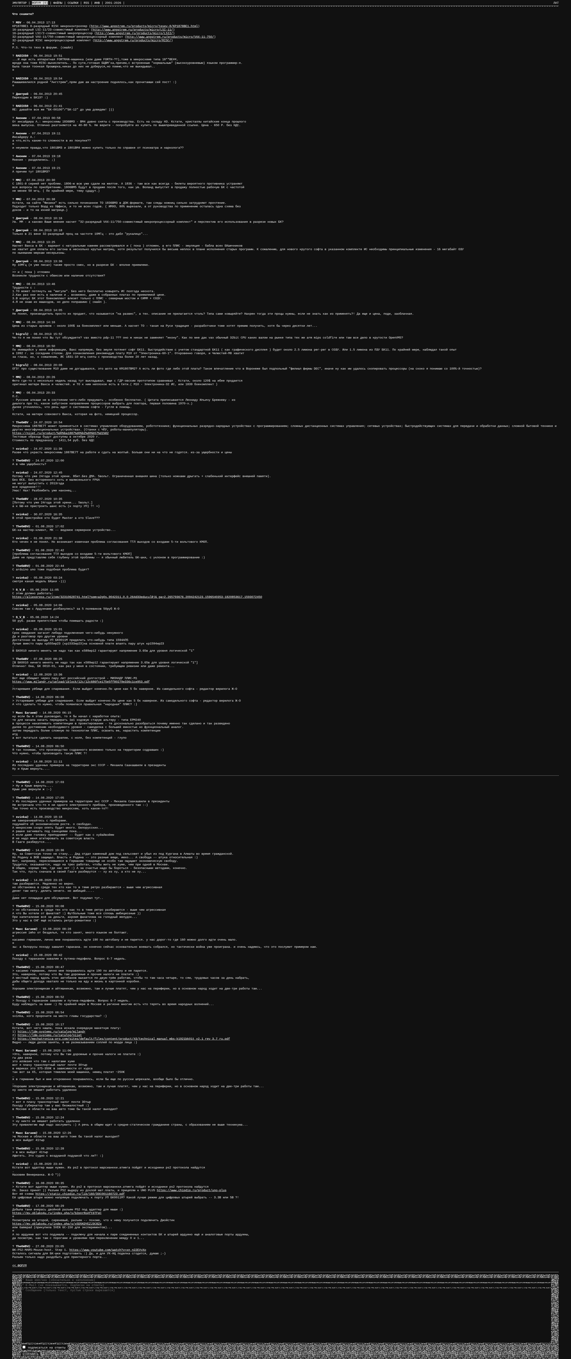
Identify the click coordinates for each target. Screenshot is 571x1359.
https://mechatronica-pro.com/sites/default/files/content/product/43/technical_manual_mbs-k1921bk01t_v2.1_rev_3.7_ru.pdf (124, 1039)
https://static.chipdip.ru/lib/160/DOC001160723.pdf (80, 1194)
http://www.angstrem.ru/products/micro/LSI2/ (134, 33)
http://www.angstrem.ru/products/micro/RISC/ (132, 40)
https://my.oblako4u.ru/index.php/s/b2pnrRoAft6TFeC (56, 1213)
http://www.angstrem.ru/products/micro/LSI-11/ (133, 29)
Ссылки (73, 3)
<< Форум (19, 1265)
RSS (86, 3)
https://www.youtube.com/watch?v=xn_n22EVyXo (107, 1250)
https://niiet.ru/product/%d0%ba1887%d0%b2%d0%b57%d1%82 (60, 433)
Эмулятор (19, 3)
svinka (21, 449)
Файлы (57, 3)
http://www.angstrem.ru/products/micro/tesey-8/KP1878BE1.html (144, 26)
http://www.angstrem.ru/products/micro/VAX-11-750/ (170, 37)
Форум (40, 3)
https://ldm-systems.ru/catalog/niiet (50, 1035)
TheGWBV (22, 422)
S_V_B (20, 590)
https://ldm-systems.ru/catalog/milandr (51, 1031)
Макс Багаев (25, 713)
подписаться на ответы (45, 1347)
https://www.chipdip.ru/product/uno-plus (191, 1190)
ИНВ (97, 3)
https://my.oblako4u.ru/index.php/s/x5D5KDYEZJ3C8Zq (56, 1224)
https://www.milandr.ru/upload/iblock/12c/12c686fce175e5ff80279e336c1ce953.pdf (81, 682)
